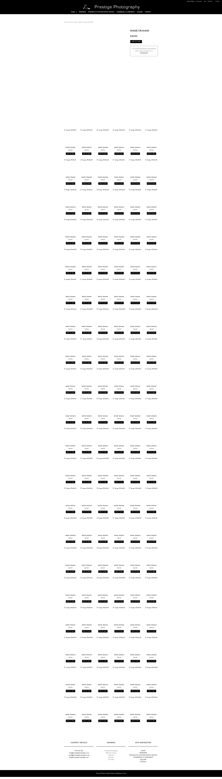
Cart (205, 1)
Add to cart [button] (70, 153)
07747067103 (144, 53)
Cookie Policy (110, 773)
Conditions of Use (120, 773)
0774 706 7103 (79, 750)
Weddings (82, 12)
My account (199, 1)
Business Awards (73, 22)
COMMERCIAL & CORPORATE (143, 757)
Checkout (210, 1)
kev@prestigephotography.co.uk (78, 757)
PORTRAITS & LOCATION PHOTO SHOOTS (143, 755)
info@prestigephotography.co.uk (79, 753)
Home (73, 12)
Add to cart (136, 41)
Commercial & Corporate (125, 12)
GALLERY (143, 759)
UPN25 (80, 22)
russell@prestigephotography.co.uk (78, 755)
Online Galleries (191, 1)
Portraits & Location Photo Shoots (101, 12)
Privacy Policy (100, 773)
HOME (143, 750)
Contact (148, 12)
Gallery (140, 12)
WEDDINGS (143, 753)
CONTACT (143, 762)
